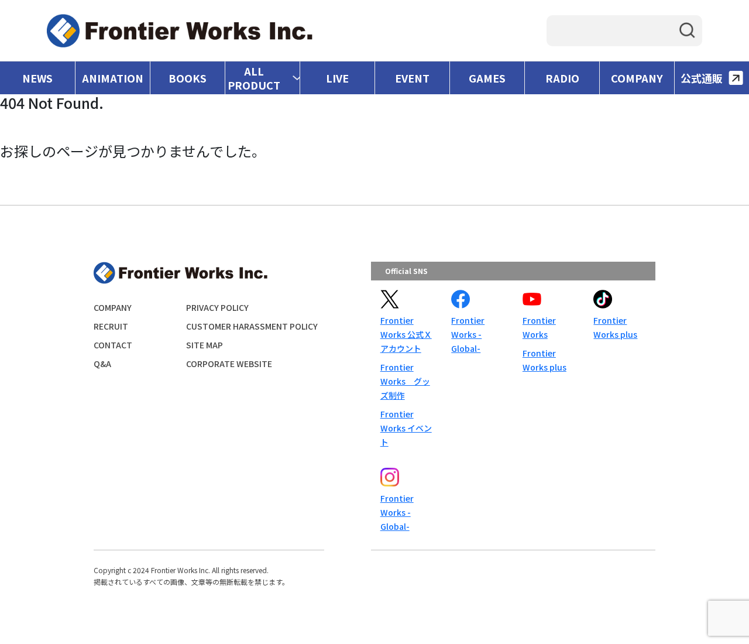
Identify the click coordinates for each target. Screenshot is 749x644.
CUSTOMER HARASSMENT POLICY (252, 326)
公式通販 (702, 77)
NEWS (37, 77)
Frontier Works (539, 327)
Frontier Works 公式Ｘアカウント (406, 334)
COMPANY (637, 77)
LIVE (337, 77)
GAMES (487, 77)
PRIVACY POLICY (217, 307)
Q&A (102, 363)
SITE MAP (204, 345)
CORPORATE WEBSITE (229, 363)
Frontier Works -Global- (468, 334)
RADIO (562, 77)
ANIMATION (112, 77)
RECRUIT (111, 326)
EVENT (412, 77)
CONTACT (113, 345)
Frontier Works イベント (406, 428)
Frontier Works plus (544, 360)
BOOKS (188, 77)
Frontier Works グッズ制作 (405, 381)
